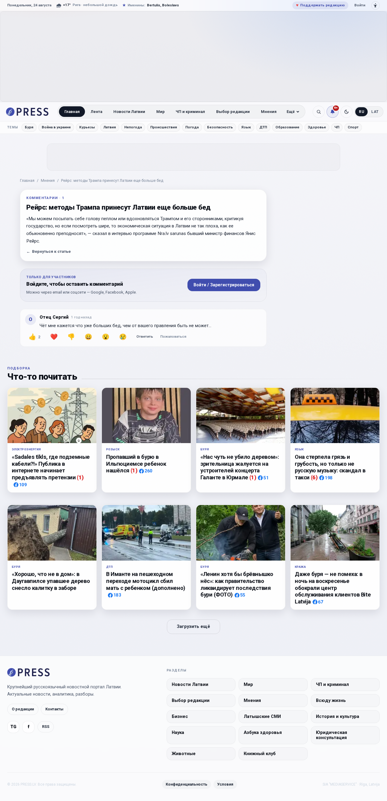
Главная (72, 111)
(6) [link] (314, 477)
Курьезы (87, 127)
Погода (192, 127)
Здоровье (317, 127)
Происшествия (163, 127)
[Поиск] (319, 112)
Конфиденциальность (186, 784)
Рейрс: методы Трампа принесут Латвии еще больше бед (112, 180)
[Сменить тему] (346, 112)
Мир (160, 111)
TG (13, 726)
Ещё (291, 111)
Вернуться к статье (48, 251)
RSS (45, 726)
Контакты (54, 708)
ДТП (263, 127)
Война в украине (56, 127)
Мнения (269, 111)
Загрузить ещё (193, 626)
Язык (246, 127)
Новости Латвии (129, 111)
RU (361, 112)
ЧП (336, 127)
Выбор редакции (233, 111)
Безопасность (220, 127)
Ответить (144, 336)
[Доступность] (375, 5)
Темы (12, 127)
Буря (29, 127)
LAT (375, 112)
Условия (225, 784)
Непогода (133, 127)
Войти (359, 5)
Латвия (109, 127)
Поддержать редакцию (320, 5)
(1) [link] (80, 477)
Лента (96, 111)
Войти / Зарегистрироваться (224, 284)
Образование (287, 127)
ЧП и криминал (190, 111)
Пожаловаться (173, 336)
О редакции (23, 708)
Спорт (353, 127)
